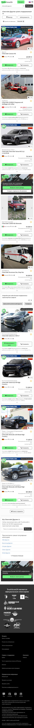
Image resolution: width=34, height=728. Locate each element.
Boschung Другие (7, 543)
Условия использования (22, 724)
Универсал (28, 304)
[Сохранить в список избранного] (31, 52)
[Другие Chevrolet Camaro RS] (17, 38)
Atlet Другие (5, 540)
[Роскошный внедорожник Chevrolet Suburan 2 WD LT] (17, 320)
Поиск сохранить (17, 511)
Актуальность (25, 17)
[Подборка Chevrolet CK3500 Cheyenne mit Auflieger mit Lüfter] (17, 87)
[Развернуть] (17, 72)
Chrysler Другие (6, 546)
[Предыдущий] (2, 38)
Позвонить (25, 65)
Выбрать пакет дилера (17, 187)
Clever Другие (6, 549)
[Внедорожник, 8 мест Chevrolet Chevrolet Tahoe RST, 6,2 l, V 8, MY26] (17, 136)
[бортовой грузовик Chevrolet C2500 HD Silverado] (17, 208)
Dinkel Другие (6, 553)
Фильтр (10, 17)
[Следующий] (31, 38)
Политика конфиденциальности (9, 724)
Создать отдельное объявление (17, 191)
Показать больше (17, 555)
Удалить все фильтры (9, 21)
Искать (30, 6)
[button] (32, 2)
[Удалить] (23, 6)
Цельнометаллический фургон (12, 304)
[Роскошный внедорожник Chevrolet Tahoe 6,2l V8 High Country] (17, 367)
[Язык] (30, 2)
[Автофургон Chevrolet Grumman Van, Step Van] (17, 257)
